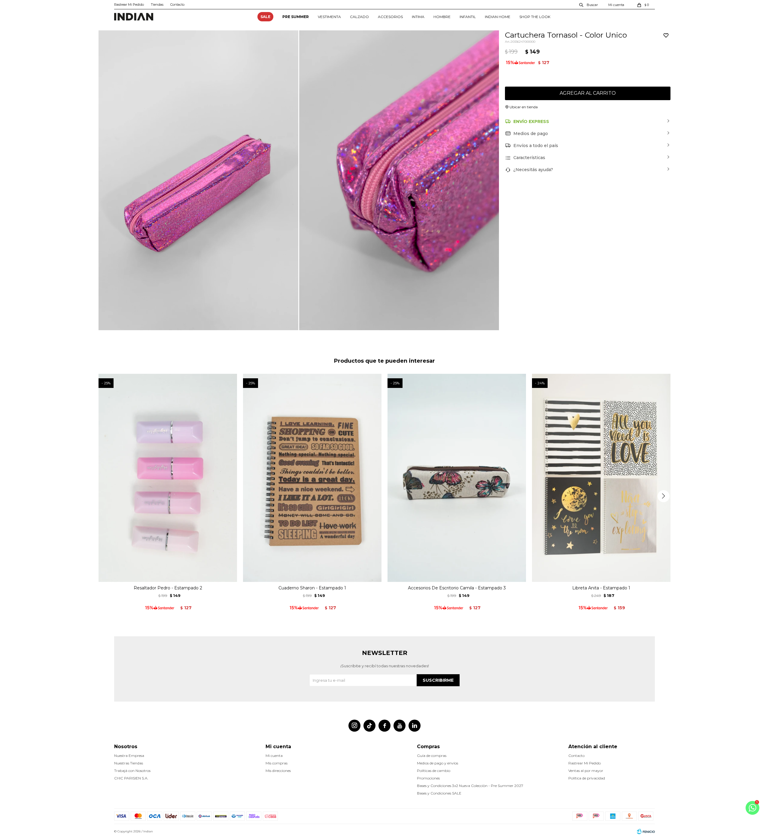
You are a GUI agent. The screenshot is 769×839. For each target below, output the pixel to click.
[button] (589, 4)
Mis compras (276, 763)
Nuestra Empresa (129, 755)
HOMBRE (442, 16)
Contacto (177, 4)
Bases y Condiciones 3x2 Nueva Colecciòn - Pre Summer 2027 (470, 785)
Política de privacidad (586, 778)
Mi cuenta (274, 755)
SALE (265, 16)
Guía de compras (431, 755)
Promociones (428, 778)
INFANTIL (468, 16)
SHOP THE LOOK (534, 16)
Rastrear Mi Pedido (129, 4)
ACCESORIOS (390, 16)
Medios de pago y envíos (437, 763)
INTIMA (418, 16)
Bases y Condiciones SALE (439, 793)
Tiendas (157, 4)
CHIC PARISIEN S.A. (131, 778)
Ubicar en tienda (523, 107)
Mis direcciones (278, 770)
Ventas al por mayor (585, 770)
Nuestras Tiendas (128, 763)
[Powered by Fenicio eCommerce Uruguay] (646, 831)
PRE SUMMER (295, 16)
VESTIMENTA (329, 16)
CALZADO (359, 16)
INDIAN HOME (497, 16)
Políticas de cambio (433, 770)
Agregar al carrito (588, 93)
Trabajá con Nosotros (132, 770)
